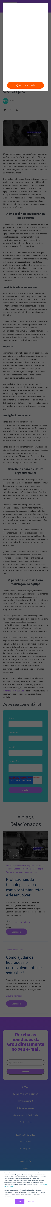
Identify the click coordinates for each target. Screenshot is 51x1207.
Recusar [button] (31, 1202)
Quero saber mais (25, 85)
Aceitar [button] (19, 1202)
